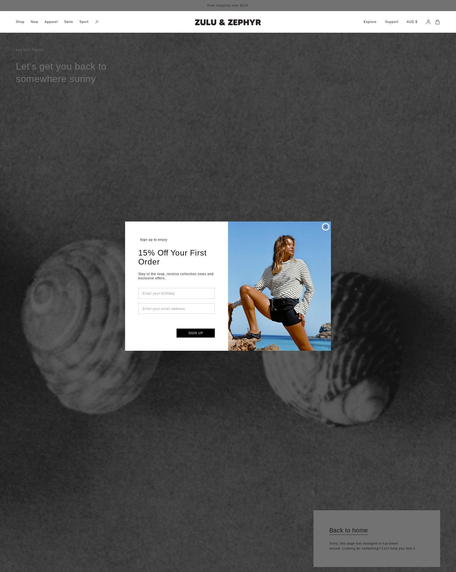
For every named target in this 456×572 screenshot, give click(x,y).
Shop (20, 22)
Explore (370, 22)
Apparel (51, 22)
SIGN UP (195, 333)
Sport (83, 22)
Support (391, 22)
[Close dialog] (325, 227)
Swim (68, 22)
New (34, 22)
